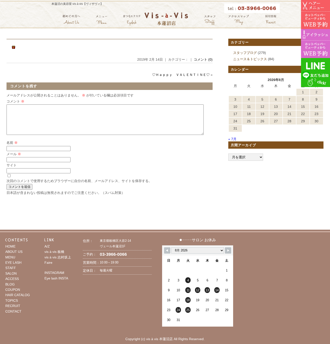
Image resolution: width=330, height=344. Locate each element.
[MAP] (239, 20)
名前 (12, 143)
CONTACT (13, 311)
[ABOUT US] (71, 20)
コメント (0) (203, 59)
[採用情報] (271, 20)
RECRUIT (12, 306)
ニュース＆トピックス (250, 59)
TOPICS (11, 300)
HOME (10, 246)
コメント (15, 101)
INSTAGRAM (54, 273)
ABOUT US (13, 252)
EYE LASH (13, 262)
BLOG (10, 284)
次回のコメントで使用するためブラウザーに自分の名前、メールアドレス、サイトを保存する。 (79, 181)
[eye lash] (132, 20)
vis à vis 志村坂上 (57, 257)
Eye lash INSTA (56, 278)
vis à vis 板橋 (54, 252)
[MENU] (101, 20)
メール (14, 154)
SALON (11, 273)
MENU (10, 257)
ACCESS (12, 279)
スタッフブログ (245, 53)
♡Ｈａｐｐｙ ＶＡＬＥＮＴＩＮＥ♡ (181, 75)
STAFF (10, 268)
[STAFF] (210, 20)
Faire (48, 262)
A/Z (47, 246)
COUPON (12, 290)
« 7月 (232, 139)
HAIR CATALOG (17, 295)
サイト (12, 165)
